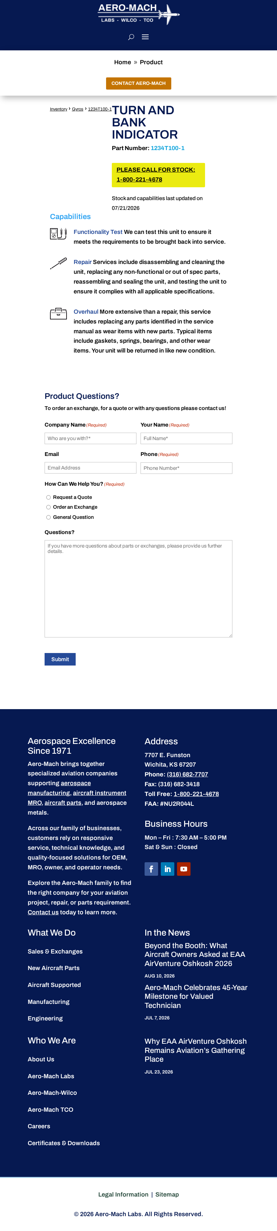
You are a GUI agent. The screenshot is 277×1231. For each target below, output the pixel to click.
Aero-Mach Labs (51, 1076)
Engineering (45, 1018)
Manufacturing (49, 1001)
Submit (60, 659)
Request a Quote (72, 497)
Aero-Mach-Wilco (52, 1092)
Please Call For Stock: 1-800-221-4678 (156, 175)
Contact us (43, 912)
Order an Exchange (75, 507)
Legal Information (123, 1194)
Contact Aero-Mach (138, 83)
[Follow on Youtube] (184, 869)
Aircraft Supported (54, 985)
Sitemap (167, 1194)
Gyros (77, 109)
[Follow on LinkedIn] (167, 869)
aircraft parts (63, 802)
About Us (41, 1059)
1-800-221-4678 (196, 794)
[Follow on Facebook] (151, 869)
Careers (39, 1126)
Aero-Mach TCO (50, 1109)
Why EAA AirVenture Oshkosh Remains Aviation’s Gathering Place (196, 1050)
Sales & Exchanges (55, 951)
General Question (73, 517)
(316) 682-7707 (187, 774)
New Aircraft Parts (54, 968)
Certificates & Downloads (64, 1143)
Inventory (58, 109)
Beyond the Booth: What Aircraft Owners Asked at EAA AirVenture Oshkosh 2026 (195, 955)
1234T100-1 (100, 109)
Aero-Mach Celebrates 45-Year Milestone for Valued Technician (196, 997)
